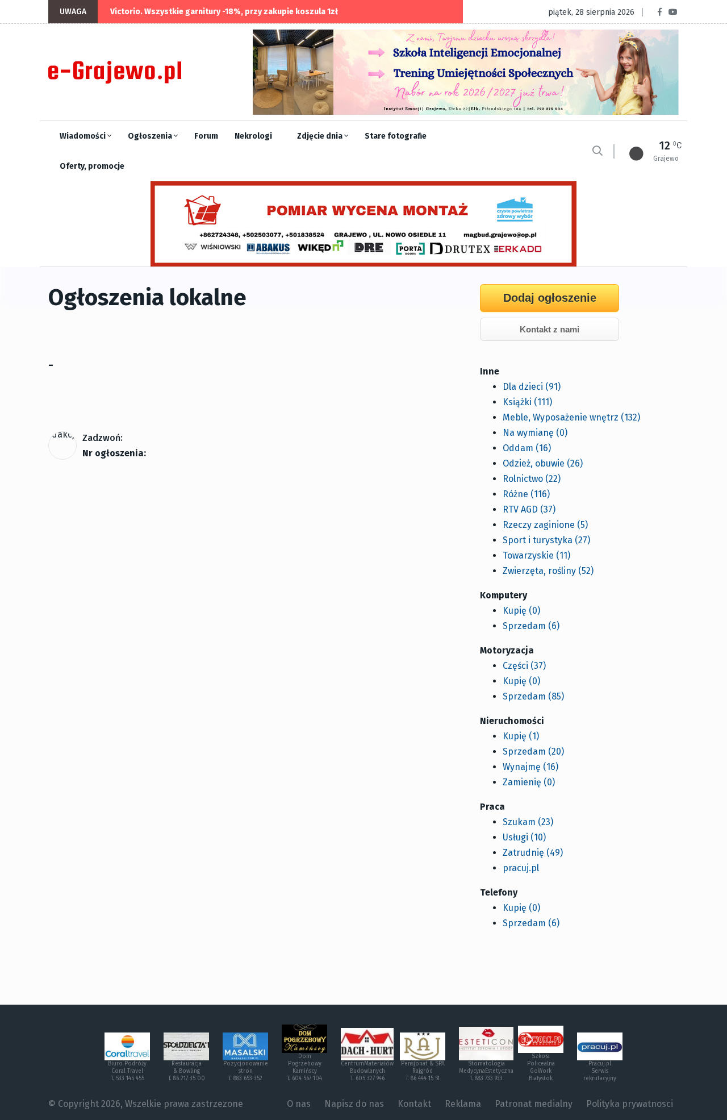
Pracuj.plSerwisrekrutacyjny (599, 1071)
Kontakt (414, 1103)
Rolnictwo (532, 478)
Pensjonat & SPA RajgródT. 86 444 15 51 (423, 1071)
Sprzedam (531, 626)
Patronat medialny (534, 1103)
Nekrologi (253, 136)
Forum (206, 136)
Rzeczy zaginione (545, 524)
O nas (299, 1103)
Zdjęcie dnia (320, 136)
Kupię (521, 610)
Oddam (527, 448)
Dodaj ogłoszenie (549, 298)
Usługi (524, 837)
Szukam (528, 822)
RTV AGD (529, 509)
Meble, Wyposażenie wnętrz (571, 417)
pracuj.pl (521, 868)
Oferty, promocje (92, 166)
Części (524, 665)
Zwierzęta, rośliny (548, 570)
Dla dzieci (532, 386)
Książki (527, 402)
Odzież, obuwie (543, 463)
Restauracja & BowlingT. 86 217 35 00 (186, 1071)
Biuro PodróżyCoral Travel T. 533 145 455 (127, 1071)
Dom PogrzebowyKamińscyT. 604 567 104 (304, 1067)
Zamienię (529, 782)
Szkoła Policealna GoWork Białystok (541, 1067)
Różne (526, 494)
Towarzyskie (536, 555)
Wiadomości (83, 136)
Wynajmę (530, 766)
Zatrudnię (533, 852)
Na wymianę (535, 432)
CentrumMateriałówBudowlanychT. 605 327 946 (367, 1071)
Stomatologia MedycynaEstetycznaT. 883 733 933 (486, 1071)
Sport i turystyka (546, 540)
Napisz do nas (354, 1103)
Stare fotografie (396, 136)
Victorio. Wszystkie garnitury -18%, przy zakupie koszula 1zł (224, 11)
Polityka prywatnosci (629, 1103)
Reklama (463, 1103)
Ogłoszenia (151, 136)
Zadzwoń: (102, 437)
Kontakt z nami (549, 329)
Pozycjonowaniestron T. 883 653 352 (245, 1071)
